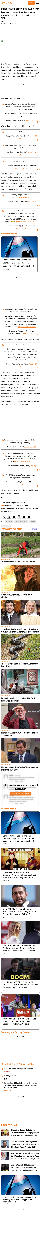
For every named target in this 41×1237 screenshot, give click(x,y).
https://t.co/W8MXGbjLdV (27, 327)
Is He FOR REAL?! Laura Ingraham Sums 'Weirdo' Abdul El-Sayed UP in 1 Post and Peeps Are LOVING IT (20, 911)
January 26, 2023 (31, 120)
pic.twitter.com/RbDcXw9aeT (26, 222)
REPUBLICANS (6, 526)
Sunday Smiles (10, 1076)
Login (31, 3)
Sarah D (3, 21)
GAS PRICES (9, 522)
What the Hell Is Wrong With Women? (19, 1069)
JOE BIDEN (33, 522)
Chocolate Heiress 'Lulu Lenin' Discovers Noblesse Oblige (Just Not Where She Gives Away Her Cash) (19, 875)
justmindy (6, 269)
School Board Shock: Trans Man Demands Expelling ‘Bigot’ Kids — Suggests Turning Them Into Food (18, 263)
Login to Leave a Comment (20, 794)
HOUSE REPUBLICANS (21, 522)
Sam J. (4, 917)
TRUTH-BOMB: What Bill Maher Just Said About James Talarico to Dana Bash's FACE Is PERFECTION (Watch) (19, 948)
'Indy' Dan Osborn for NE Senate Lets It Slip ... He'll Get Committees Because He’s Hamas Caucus (20, 1021)
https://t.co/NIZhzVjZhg (20, 197)
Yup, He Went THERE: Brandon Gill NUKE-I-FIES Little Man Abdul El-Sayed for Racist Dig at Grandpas (20, 985)
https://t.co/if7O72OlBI (22, 462)
